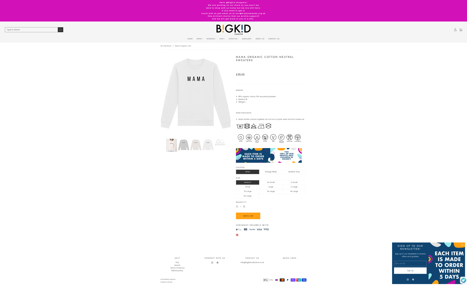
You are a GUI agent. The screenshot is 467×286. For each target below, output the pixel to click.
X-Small (294, 182)
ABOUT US (260, 39)
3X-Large (271, 191)
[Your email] (410, 263)
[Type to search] (31, 29)
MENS (199, 39)
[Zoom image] (196, 96)
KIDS (222, 39)
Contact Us (274, 39)
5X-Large (247, 196)
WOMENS (211, 39)
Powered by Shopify (166, 282)
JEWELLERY (247, 39)
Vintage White (271, 172)
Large (270, 187)
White (247, 172)
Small (247, 187)
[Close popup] (462, 245)
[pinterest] (217, 262)
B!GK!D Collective (170, 279)
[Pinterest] (237, 235)
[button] (168, 96)
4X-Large (294, 191)
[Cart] (460, 30)
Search (177, 265)
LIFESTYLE (233, 39)
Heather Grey (294, 172)
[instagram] (212, 262)
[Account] (455, 30)
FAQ (177, 262)
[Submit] (60, 29)
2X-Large (247, 191)
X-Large (294, 187)
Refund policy (177, 270)
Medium (247, 182)
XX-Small (271, 182)
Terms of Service (177, 268)
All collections (166, 46)
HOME (190, 39)
